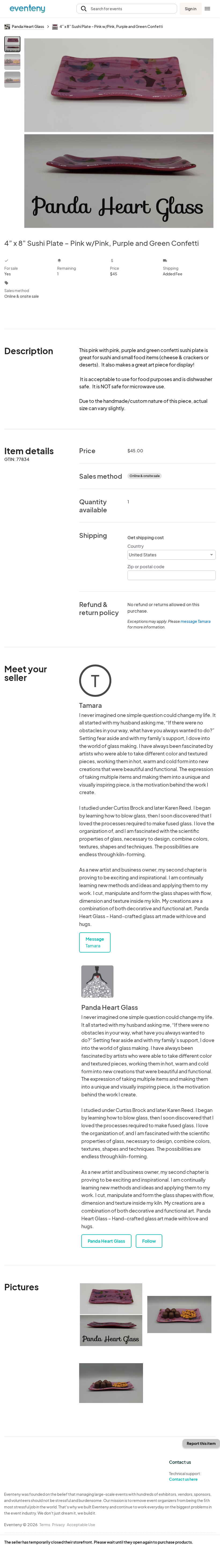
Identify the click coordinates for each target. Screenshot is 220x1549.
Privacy (58, 1524)
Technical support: (185, 1476)
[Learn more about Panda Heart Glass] (97, 981)
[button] (126, 9)
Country (135, 546)
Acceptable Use (81, 1524)
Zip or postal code (145, 566)
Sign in (190, 8)
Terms (44, 1524)
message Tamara (196, 621)
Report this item (201, 1443)
